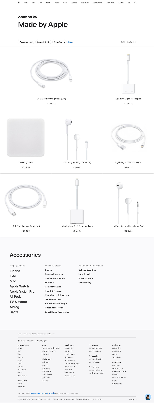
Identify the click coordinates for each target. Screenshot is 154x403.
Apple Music (46, 368)
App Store (45, 381)
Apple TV (45, 365)
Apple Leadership (118, 368)
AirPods (20, 366)
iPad (19, 354)
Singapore (132, 399)
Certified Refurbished (72, 363)
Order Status (69, 373)
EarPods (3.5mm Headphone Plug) (128, 226)
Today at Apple (70, 354)
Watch (20, 360)
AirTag (20, 373)
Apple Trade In (70, 366)
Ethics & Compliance (119, 377)
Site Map (99, 399)
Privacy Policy (58, 399)
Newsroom (115, 365)
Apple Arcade (46, 371)
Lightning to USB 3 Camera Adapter (77, 226)
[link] (148, 397)
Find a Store (69, 348)
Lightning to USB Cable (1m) (128, 162)
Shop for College (94, 362)
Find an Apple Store (37, 393)
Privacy (115, 354)
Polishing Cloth (25, 162)
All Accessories (28, 341)
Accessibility (116, 348)
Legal (92, 399)
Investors (115, 374)
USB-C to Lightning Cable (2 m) (51, 99)
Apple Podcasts (47, 374)
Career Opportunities (119, 371)
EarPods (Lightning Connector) (77, 162)
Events (114, 381)
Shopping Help (70, 376)
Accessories (22, 376)
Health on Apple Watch (96, 373)
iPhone (20, 357)
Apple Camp (69, 357)
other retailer (50, 393)
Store (20, 348)
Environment (116, 351)
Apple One (45, 362)
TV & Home (22, 369)
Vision (20, 363)
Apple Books (46, 377)
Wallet (20, 384)
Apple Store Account (48, 351)
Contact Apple (117, 384)
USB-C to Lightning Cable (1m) (26, 226)
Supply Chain (116, 357)
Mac (19, 351)
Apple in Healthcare (95, 370)
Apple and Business (95, 348)
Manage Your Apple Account (51, 348)
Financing (68, 369)
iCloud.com (45, 354)
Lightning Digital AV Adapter (128, 99)
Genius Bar (69, 351)
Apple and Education (95, 359)
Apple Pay (21, 387)
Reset (70, 42)
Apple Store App (70, 360)
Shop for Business (95, 351)
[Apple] (19, 341)
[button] (129, 2)
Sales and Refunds (82, 399)
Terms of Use (69, 399)
